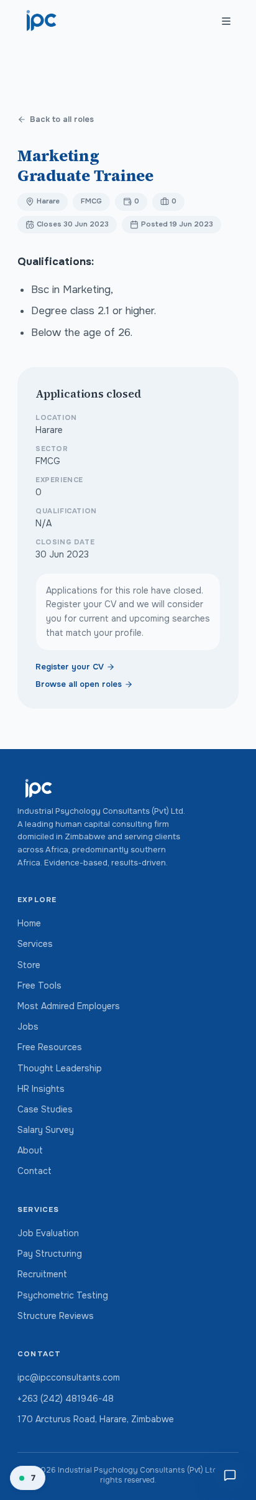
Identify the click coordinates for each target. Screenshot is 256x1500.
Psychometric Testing (62, 1295)
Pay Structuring (49, 1253)
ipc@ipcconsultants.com (68, 1377)
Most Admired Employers (68, 1006)
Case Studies (45, 1109)
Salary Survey (45, 1129)
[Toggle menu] (226, 21)
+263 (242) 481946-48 (65, 1398)
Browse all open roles (78, 684)
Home (29, 923)
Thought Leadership (59, 1068)
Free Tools (39, 985)
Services (35, 943)
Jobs (28, 1026)
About (30, 1150)
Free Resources (49, 1047)
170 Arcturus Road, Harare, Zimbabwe (95, 1419)
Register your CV (69, 667)
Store (28, 965)
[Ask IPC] (230, 1475)
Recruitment (42, 1274)
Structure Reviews (55, 1315)
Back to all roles (62, 119)
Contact (34, 1170)
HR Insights (41, 1088)
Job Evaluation (48, 1233)
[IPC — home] (41, 21)
